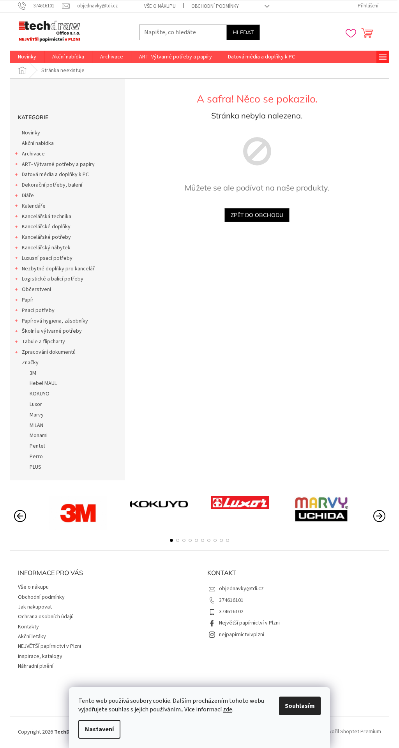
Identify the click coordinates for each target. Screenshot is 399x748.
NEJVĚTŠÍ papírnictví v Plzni (49, 646)
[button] (171, 540)
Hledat (243, 32)
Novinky (31, 133)
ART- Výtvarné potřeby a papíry (58, 164)
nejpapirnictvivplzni (241, 635)
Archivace (33, 154)
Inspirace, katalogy (40, 656)
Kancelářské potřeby (46, 237)
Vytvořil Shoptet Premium (351, 732)
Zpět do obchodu (257, 215)
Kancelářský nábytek (46, 248)
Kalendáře (34, 206)
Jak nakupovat (35, 607)
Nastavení (99, 729)
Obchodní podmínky (215, 6)
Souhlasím (300, 706)
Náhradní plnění (35, 666)
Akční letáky (32, 636)
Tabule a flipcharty (43, 342)
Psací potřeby (38, 310)
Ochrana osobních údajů (46, 617)
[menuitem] (27, 57)
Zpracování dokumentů (49, 352)
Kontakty (28, 627)
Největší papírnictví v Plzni (249, 623)
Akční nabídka (38, 143)
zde (227, 709)
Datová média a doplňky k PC (55, 174)
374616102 (231, 612)
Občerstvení (36, 289)
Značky (30, 363)
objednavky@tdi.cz (241, 589)
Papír (28, 300)
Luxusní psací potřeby (47, 258)
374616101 (231, 600)
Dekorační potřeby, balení (52, 185)
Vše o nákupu (160, 6)
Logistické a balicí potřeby (52, 279)
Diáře (28, 195)
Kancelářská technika (46, 217)
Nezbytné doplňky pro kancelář (58, 269)
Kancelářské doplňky (46, 227)
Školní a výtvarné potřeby (52, 331)
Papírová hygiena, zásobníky (55, 321)
